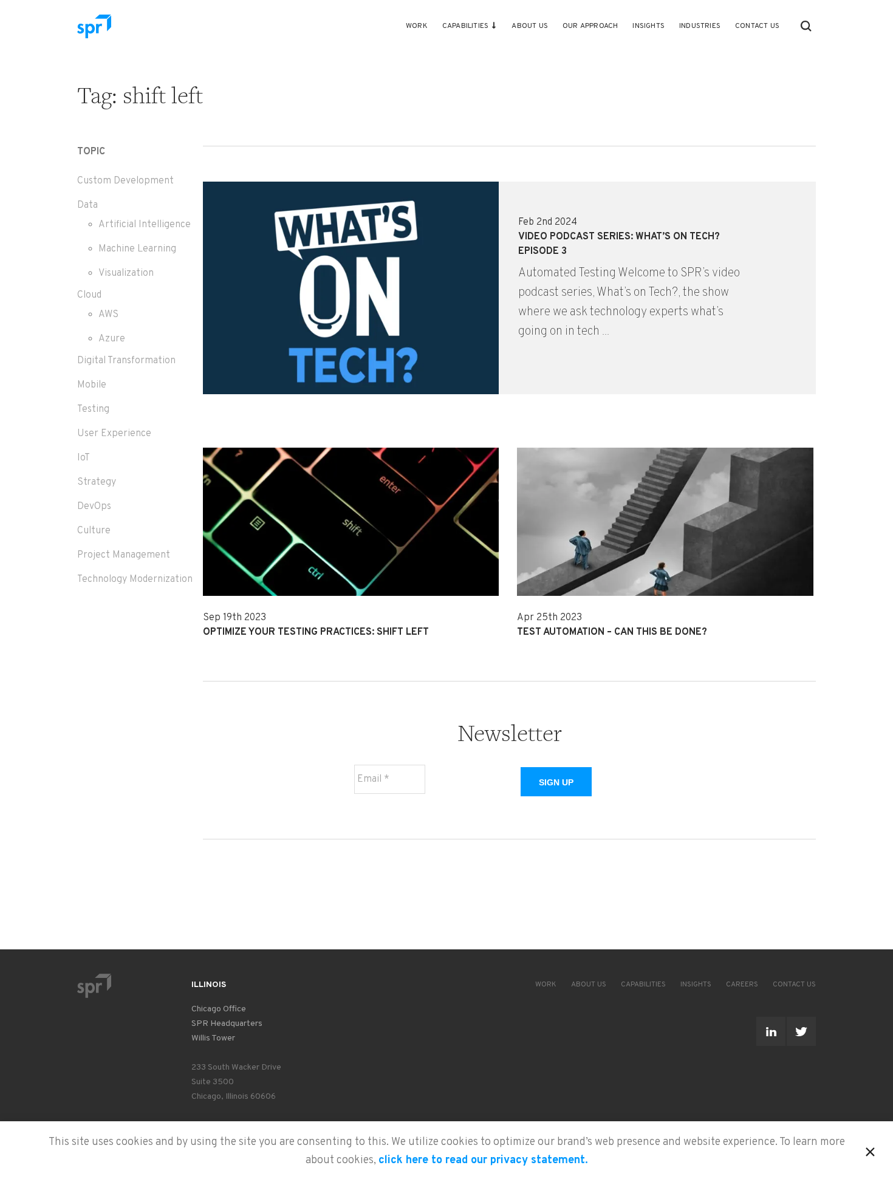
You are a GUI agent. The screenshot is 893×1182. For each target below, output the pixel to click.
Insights (648, 26)
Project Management (123, 555)
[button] (806, 26)
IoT (83, 458)
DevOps (94, 506)
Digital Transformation (126, 361)
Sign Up (556, 782)
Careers (742, 984)
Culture (94, 531)
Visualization (126, 273)
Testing (93, 409)
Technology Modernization (135, 579)
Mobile (91, 385)
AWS (108, 315)
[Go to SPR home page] (94, 985)
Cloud (89, 295)
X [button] (870, 1149)
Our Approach (590, 26)
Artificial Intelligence (144, 225)
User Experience (114, 434)
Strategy (96, 482)
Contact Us (757, 26)
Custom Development (125, 181)
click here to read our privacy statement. (483, 1160)
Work (417, 26)
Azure (111, 339)
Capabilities (465, 26)
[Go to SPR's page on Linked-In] (770, 1031)
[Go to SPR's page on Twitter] (801, 1031)
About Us (530, 26)
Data (87, 205)
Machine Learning (137, 249)
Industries (699, 26)
